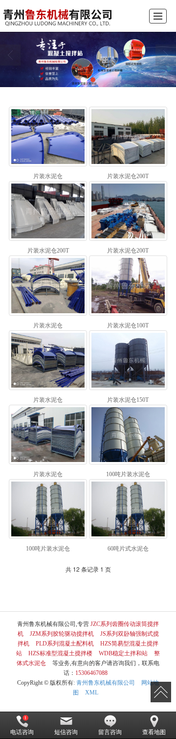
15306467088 (91, 673)
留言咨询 (110, 732)
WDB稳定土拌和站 (123, 653)
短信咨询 (66, 732)
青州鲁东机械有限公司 (105, 682)
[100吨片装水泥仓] (127, 434)
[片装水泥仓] (47, 136)
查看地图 (154, 732)
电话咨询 (22, 732)
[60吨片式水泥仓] (127, 509)
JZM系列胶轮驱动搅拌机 (62, 633)
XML (91, 692)
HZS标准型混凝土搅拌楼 (60, 653)
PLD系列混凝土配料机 (65, 643)
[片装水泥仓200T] (127, 136)
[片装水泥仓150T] (127, 360)
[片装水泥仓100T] (127, 285)
